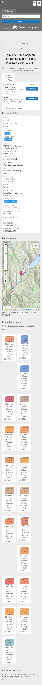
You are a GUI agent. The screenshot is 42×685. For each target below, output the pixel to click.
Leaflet (10, 309)
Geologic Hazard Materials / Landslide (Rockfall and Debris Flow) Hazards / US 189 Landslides (20, 676)
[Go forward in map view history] (5, 277)
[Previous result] (22, 38)
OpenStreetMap (26, 309)
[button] (20, 273)
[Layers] (35, 245)
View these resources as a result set (18, 326)
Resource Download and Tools (8, 77)
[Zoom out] (5, 268)
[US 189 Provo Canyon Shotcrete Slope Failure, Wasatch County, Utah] (21, 69)
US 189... (8, 359)
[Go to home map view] (5, 274)
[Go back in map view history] (5, 281)
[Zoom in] (5, 244)
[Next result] (22, 48)
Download (32, 89)
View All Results (21, 43)
